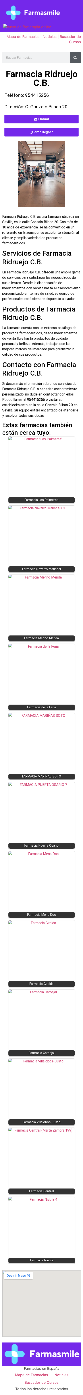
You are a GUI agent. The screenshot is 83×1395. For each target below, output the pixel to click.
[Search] (75, 57)
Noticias (49, 36)
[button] (41, 119)
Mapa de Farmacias (23, 36)
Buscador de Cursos (41, 1382)
